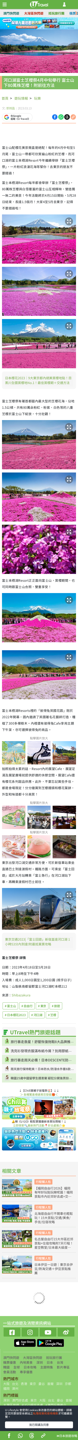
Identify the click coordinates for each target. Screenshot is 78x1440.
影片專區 (63, 1367)
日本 (50, 1362)
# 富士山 (10, 1006)
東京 (33, 1383)
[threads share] (32, 1436)
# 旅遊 (56, 1006)
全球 (16, 1367)
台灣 (60, 1362)
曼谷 (41, 1383)
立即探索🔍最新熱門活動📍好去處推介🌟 (39, 1125)
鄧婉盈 (10, 108)
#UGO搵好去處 (32, 1405)
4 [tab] (48, 24)
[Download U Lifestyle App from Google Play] (50, 1342)
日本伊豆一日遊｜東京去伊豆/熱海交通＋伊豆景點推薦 (53, 1268)
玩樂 (37, 98)
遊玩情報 (21, 98)
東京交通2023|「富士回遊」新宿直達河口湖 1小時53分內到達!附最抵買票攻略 (37, 941)
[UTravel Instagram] (30, 1331)
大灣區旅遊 (11, 1405)
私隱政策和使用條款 (45, 1413)
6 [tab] (42, 28)
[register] (64, 4)
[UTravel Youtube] (48, 1331)
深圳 (39, 1362)
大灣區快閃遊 (33, 13)
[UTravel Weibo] (66, 1331)
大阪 (6, 1383)
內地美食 (26, 1362)
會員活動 (9, 1371)
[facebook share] (9, 1436)
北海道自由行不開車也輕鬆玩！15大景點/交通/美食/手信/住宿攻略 (53, 1217)
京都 (68, 1383)
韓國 (6, 1367)
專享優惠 (26, 1371)
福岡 (6, 1388)
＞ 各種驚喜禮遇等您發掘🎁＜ (39, 1094)
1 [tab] (30, 24)
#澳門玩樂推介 (55, 1405)
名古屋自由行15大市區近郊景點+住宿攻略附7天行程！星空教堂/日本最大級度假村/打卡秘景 (53, 1243)
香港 (24, 1383)
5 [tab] (36, 28)
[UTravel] (39, 4)
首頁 (5, 98)
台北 (15, 1383)
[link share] (73, 117)
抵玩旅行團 (56, 13)
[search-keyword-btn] (72, 4)
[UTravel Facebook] (12, 1331)
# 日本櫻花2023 (15, 1015)
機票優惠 (9, 1362)
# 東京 (42, 1006)
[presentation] (76, 13)
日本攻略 (30, 1367)
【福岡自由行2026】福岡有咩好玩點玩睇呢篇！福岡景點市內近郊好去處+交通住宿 (53, 1192)
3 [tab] (42, 24)
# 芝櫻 (52, 1015)
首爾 (50, 1383)
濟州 (15, 1388)
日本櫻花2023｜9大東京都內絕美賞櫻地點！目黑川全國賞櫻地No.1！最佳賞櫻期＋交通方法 (38, 380)
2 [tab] (36, 24)
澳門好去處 (20, 1400)
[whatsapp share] (20, 1436)
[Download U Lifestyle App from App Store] (25, 1342)
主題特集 (46, 1367)
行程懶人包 (43, 1182)
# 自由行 (26, 1006)
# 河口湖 (36, 1015)
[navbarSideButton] (4, 4)
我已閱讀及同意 (39, 1425)
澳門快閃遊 (11, 13)
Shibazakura (21, 995)
